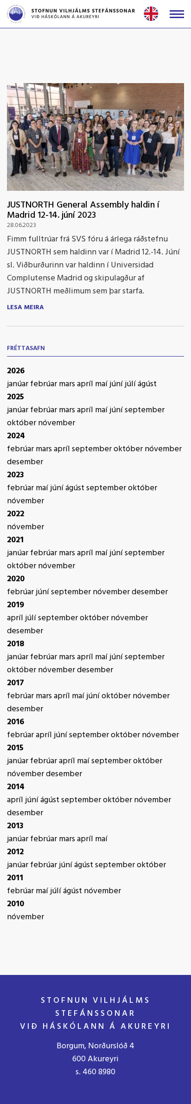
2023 (15, 475)
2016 (15, 722)
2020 (16, 579)
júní (117, 384)
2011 (15, 878)
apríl (86, 384)
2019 (15, 605)
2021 (15, 540)
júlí (131, 384)
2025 (15, 397)
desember (25, 462)
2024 (16, 436)
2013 (15, 826)
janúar (18, 384)
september (145, 410)
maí (102, 384)
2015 (15, 748)
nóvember (56, 423)
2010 (15, 904)
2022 (15, 514)
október (22, 423)
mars (68, 384)
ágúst (147, 384)
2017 (15, 683)
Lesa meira (25, 308)
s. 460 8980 (95, 1072)
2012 (15, 852)
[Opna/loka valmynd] (177, 14)
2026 (16, 371)
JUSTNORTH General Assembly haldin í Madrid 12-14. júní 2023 (83, 210)
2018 (15, 644)
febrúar (44, 384)
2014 (16, 787)
